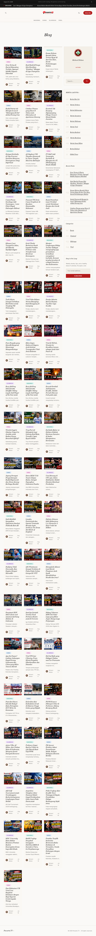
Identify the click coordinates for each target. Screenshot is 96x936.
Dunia (45, 20)
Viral (60, 20)
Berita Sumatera (75, 116)
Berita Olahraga (75, 121)
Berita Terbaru (75, 105)
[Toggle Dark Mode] (79, 13)
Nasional (37, 20)
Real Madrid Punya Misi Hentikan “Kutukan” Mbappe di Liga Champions (79, 183)
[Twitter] (91, 2)
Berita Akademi (75, 132)
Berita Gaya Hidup (76, 143)
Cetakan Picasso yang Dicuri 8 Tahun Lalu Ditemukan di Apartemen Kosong (80, 210)
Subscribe (88, 13)
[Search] (6, 13)
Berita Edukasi (75, 149)
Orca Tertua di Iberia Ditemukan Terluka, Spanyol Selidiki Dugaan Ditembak (79, 174)
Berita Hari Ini (75, 99)
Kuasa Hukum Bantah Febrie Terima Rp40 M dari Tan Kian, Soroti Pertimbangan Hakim (80, 192)
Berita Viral (74, 127)
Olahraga (52, 20)
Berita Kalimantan (76, 110)
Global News (74, 154)
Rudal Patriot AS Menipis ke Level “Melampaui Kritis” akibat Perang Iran (79, 201)
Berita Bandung (75, 138)
